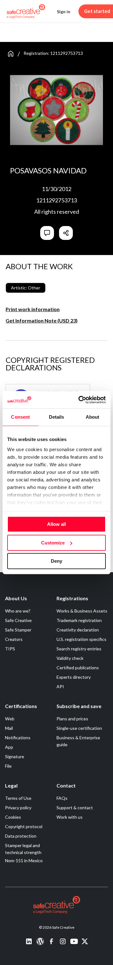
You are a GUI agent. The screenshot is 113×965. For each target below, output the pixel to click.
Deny (56, 561)
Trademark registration (79, 620)
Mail (9, 728)
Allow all (56, 524)
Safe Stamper (18, 629)
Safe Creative (18, 620)
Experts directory (73, 677)
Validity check (69, 658)
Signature (14, 756)
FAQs (61, 798)
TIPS (10, 648)
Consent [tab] (20, 417)
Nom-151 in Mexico (24, 860)
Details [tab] (56, 417)
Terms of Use (18, 798)
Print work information (33, 309)
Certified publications (77, 667)
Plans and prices (72, 718)
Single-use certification (79, 728)
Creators (14, 639)
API (60, 686)
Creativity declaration (77, 629)
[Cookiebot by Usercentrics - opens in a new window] (80, 400)
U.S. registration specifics (81, 639)
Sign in (63, 11)
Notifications (17, 737)
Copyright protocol (23, 826)
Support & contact (74, 807)
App (9, 747)
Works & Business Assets (81, 610)
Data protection (20, 836)
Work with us (69, 817)
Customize (53, 542)
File (8, 766)
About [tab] (93, 417)
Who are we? (17, 610)
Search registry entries (78, 648)
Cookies (13, 817)
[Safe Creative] (26, 11)
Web (9, 718)
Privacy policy (18, 807)
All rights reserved (56, 211)
